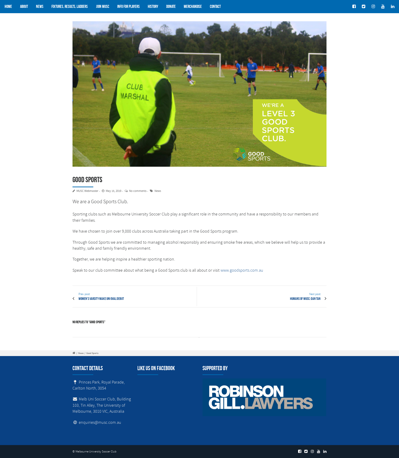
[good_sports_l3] (199, 94)
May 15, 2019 (113, 191)
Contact (215, 6)
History (153, 6)
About (24, 6)
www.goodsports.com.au (242, 270)
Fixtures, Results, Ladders (69, 6)
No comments (137, 191)
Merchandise (193, 6)
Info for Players (128, 6)
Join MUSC (102, 6)
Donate (171, 6)
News (39, 6)
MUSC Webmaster (87, 191)
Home (8, 6)
